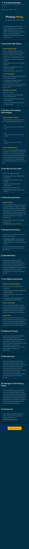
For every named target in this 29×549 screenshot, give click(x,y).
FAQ (15, 9)
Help (3, 9)
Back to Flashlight (14, 428)
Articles (7, 9)
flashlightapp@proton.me (10, 419)
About (11, 9)
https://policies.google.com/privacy (12, 223)
